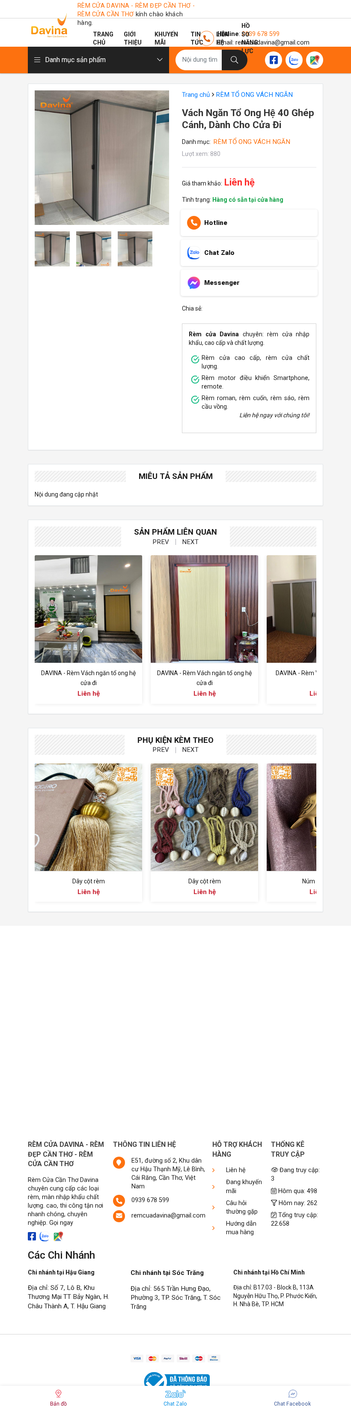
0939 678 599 (150, 1200)
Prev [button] (160, 542)
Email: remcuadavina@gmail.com (263, 42)
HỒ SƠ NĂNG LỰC (249, 38)
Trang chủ (103, 38)
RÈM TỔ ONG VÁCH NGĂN (254, 95)
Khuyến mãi (166, 38)
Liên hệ (222, 38)
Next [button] (190, 542)
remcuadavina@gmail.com (168, 1215)
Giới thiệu (133, 38)
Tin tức (196, 38)
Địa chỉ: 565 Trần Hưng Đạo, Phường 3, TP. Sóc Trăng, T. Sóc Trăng (175, 1298)
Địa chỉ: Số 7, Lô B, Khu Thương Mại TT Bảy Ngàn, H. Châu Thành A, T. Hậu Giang (68, 1297)
